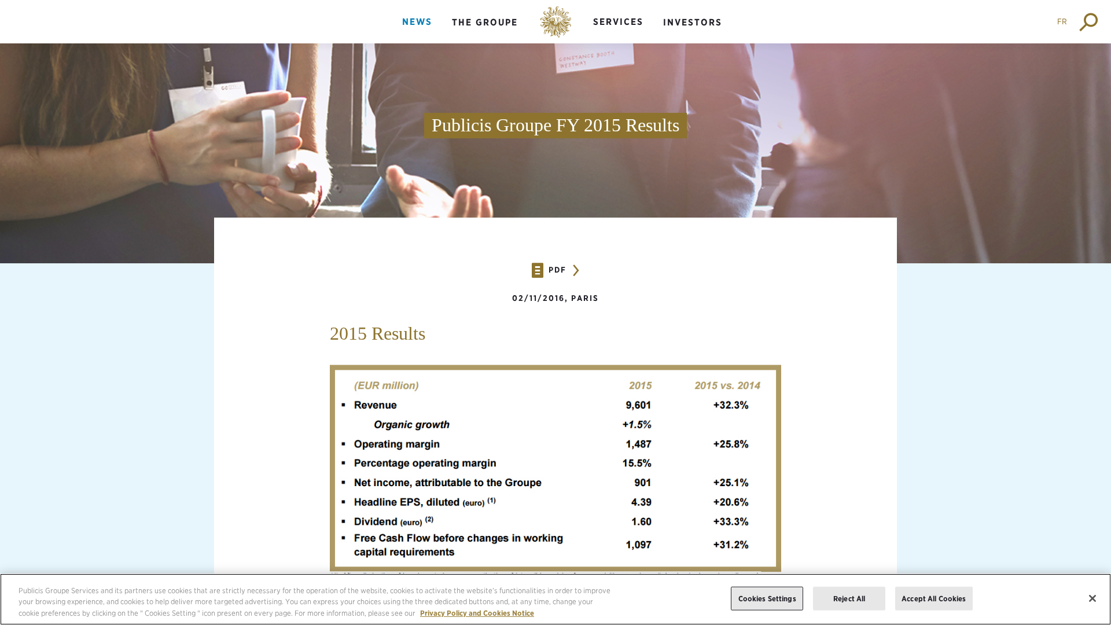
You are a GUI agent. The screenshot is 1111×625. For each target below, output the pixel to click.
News (417, 21)
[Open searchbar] (1089, 21)
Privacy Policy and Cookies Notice (477, 613)
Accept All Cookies (934, 598)
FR (1062, 21)
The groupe (485, 22)
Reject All (849, 598)
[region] (555, 599)
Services (618, 21)
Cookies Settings (767, 598)
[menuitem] (417, 31)
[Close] (1092, 598)
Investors (692, 22)
